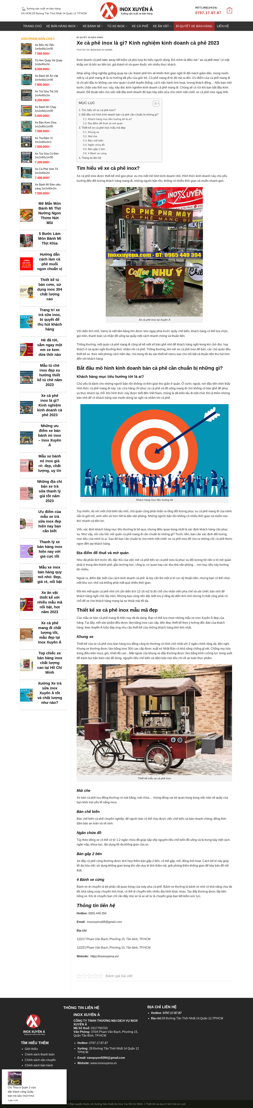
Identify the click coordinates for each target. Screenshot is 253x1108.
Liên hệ (223, 26)
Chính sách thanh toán (39, 1054)
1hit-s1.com (179, 1103)
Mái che (92, 136)
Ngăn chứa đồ (96, 144)
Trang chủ (32, 26)
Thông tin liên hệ (91, 157)
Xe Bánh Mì (91, 26)
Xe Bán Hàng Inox (61, 26)
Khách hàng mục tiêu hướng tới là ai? (110, 119)
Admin (108, 50)
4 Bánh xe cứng (97, 153)
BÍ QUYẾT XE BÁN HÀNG (194, 26)
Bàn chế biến (95, 140)
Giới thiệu (31, 1048)
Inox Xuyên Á (93, 627)
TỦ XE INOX (116, 26)
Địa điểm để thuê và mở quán (106, 123)
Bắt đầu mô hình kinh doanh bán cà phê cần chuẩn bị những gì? (119, 114)
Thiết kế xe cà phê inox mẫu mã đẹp (103, 127)
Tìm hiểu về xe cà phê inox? (98, 110)
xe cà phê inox (209, 59)
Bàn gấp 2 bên (96, 149)
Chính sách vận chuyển (40, 1060)
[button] (154, 104)
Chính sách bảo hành (39, 1065)
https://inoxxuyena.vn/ (104, 956)
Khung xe (93, 132)
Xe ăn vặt (161, 26)
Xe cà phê (140, 26)
